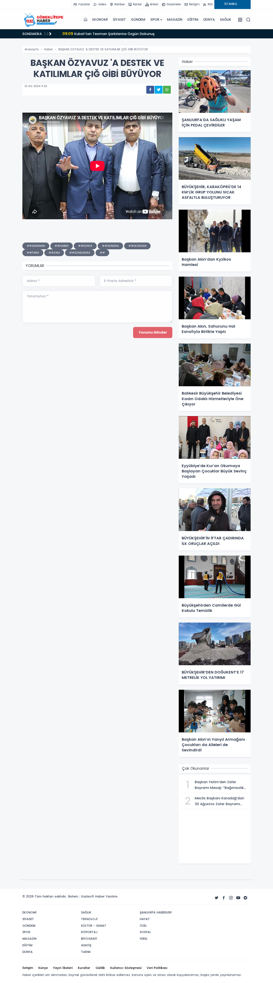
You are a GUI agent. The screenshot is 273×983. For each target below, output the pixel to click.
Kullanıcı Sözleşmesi (125, 968)
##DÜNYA (85, 246)
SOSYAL (145, 932)
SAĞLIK (225, 19)
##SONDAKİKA (79, 253)
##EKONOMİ (137, 246)
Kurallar (84, 968)
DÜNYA (209, 19)
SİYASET (119, 19)
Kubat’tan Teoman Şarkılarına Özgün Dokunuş (51, 33)
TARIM (85, 952)
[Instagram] (231, 898)
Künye (43, 968)
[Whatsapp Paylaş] (167, 90)
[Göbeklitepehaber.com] (43, 19)
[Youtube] (238, 898)
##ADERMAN (36, 246)
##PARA (33, 253)
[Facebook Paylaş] (150, 90)
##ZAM (54, 253)
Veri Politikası (157, 968)
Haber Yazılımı (106, 896)
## (102, 253)
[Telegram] (245, 898)
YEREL (144, 939)
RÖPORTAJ (89, 932)
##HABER (61, 246)
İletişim (27, 968)
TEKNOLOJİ (89, 919)
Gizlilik (100, 968)
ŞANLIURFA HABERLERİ (156, 912)
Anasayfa (32, 49)
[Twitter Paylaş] (159, 90)
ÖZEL (143, 925)
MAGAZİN (174, 19)
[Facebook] (224, 898)
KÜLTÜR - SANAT (93, 925)
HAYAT (145, 919)
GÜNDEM (138, 19)
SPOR (154, 19)
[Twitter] (216, 898)
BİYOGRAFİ (89, 939)
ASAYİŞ (86, 945)
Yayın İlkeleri (63, 968)
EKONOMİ (100, 19)
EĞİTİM (192, 19)
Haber (48, 49)
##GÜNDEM (110, 246)
